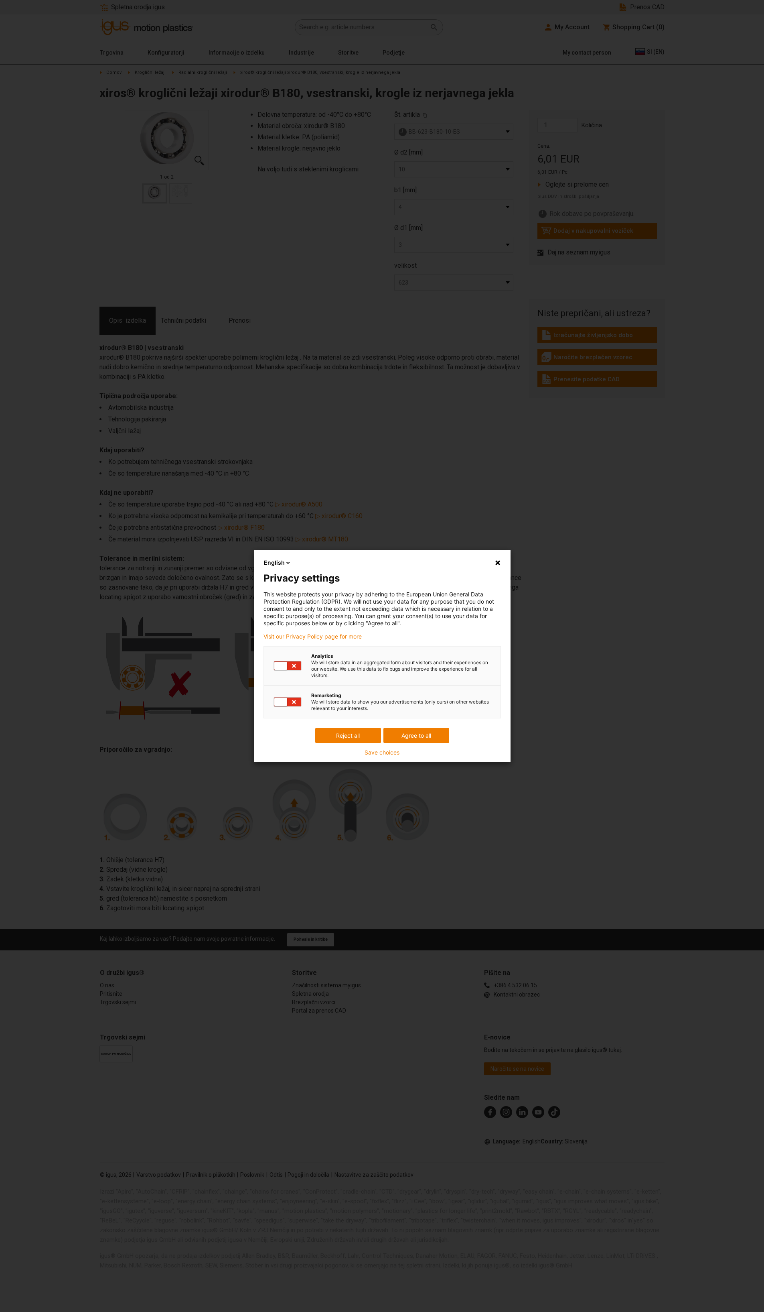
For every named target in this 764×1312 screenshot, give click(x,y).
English (274, 562)
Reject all (348, 735)
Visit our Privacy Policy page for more (312, 636)
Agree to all (416, 735)
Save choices (382, 752)
